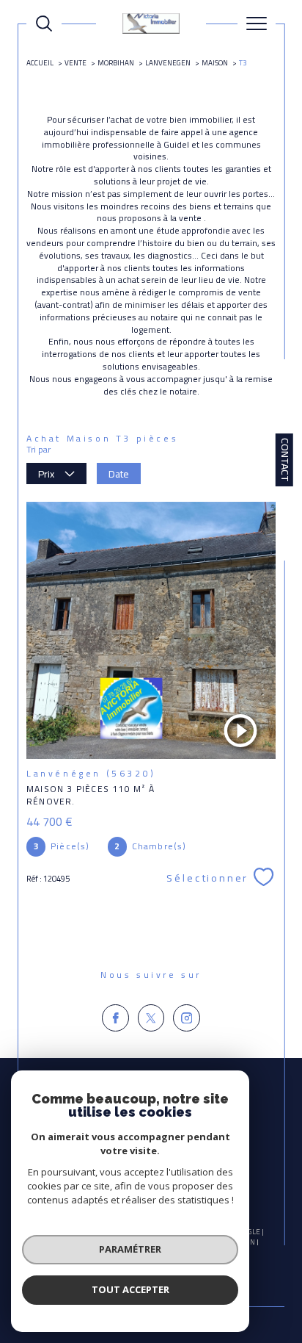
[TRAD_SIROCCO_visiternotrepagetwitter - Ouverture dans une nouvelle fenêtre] (151, 1017)
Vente (75, 63)
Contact (285, 460)
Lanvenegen (168, 63)
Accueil (40, 63)
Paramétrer (130, 1249)
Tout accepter (130, 1289)
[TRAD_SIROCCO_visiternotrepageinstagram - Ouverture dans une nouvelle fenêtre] (186, 1017)
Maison (215, 63)
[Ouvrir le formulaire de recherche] (44, 23)
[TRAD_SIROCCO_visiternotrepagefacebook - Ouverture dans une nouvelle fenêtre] (115, 1017)
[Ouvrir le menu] (256, 23)
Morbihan (115, 63)
